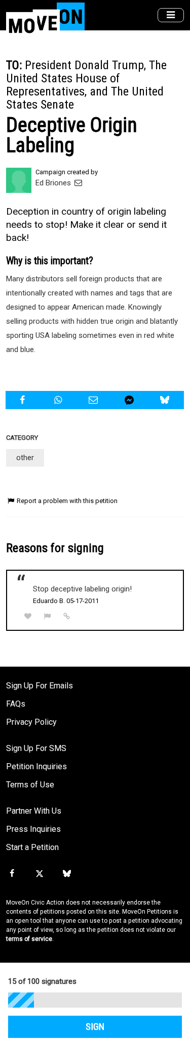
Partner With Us (33, 811)
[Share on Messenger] (130, 400)
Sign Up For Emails (39, 685)
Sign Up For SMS (36, 748)
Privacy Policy (31, 722)
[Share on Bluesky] (166, 400)
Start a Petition (32, 847)
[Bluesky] (66, 874)
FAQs (15, 704)
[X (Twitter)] (39, 874)
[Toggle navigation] (171, 15)
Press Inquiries (33, 829)
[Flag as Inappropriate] (48, 616)
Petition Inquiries (36, 766)
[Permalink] (67, 616)
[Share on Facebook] (24, 400)
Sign (95, 1026)
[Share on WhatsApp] (59, 400)
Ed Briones (54, 182)
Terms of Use (30, 784)
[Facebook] (11, 874)
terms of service (29, 938)
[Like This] (28, 616)
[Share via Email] (94, 400)
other (25, 457)
